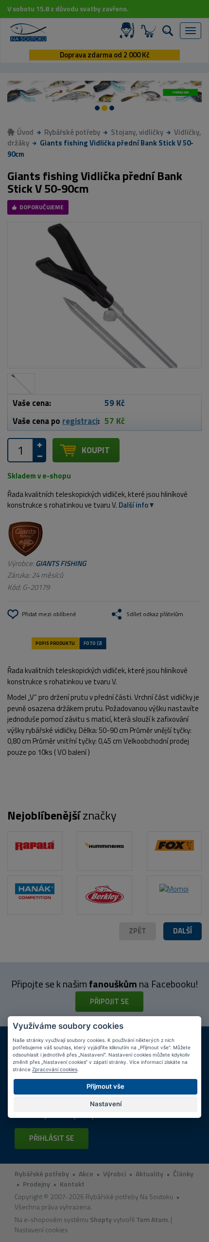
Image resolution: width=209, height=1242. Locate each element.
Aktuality (149, 1174)
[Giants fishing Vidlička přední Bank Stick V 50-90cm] (104, 295)
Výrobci (114, 1174)
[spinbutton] (20, 450)
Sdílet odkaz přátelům (154, 614)
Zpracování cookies (54, 1069)
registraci (80, 421)
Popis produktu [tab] (54, 643)
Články (183, 1174)
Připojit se (109, 1001)
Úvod (25, 132)
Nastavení (106, 1104)
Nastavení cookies (41, 1229)
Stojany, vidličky (137, 132)
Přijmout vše (105, 1086)
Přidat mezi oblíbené (49, 614)
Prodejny (36, 1184)
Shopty (101, 1219)
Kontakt (72, 1184)
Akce (86, 1174)
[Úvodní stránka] (28, 32)
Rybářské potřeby (72, 132)
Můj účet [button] (129, 30)
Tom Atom (152, 1219)
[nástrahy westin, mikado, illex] (99, 91)
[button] (182, 931)
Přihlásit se (51, 1138)
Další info (133, 505)
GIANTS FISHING (60, 563)
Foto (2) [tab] (93, 643)
